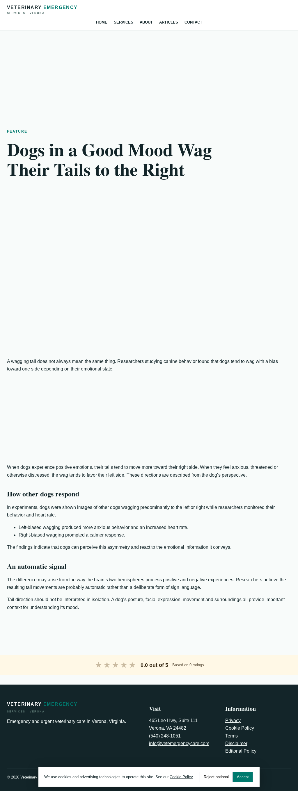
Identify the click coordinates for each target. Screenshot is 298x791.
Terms (231, 735)
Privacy (233, 720)
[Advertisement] (149, 71)
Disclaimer (236, 743)
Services (123, 22)
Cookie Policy (239, 728)
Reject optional (216, 777)
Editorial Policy (240, 751)
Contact (193, 22)
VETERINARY (42, 10)
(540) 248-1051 (165, 735)
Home (101, 22)
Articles (168, 22)
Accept (243, 777)
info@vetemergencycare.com (179, 743)
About (146, 22)
